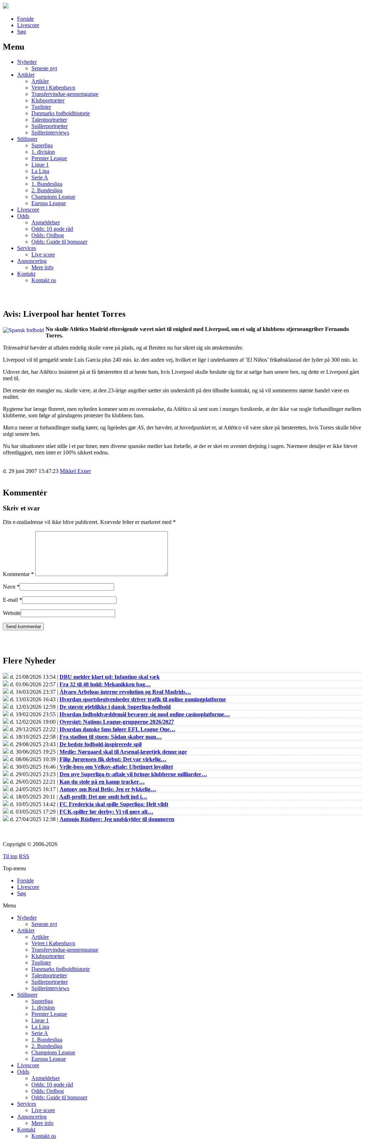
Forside (25, 19)
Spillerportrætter (49, 126)
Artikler (26, 75)
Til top (10, 856)
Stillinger (27, 139)
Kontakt (26, 274)
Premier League (49, 158)
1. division (43, 152)
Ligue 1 (40, 165)
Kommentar (18, 574)
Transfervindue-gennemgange (64, 94)
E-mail (10, 600)
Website (12, 613)
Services (26, 248)
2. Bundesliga (46, 190)
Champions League (53, 197)
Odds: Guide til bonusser (59, 242)
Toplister (41, 107)
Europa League (48, 203)
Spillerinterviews (50, 132)
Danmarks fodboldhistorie (60, 113)
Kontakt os (43, 280)
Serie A (39, 177)
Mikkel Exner (75, 471)
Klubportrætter (48, 100)
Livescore (28, 25)
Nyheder (27, 62)
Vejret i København (53, 88)
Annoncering (32, 261)
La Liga (40, 171)
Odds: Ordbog (47, 235)
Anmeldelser (45, 222)
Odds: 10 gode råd (52, 229)
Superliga (42, 145)
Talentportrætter (49, 120)
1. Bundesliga (46, 184)
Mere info (42, 267)
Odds (23, 216)
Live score (43, 254)
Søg (21, 32)
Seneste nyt (44, 68)
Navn (9, 587)
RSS (24, 856)
